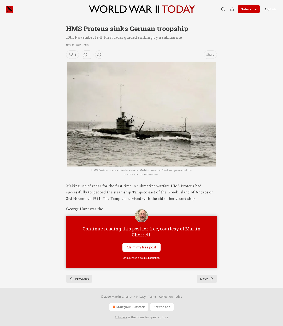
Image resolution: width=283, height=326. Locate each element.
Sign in (270, 9)
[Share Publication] (232, 9)
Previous (82, 279)
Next (204, 279)
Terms (152, 296)
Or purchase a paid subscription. (141, 258)
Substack (121, 317)
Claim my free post (141, 247)
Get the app (162, 307)
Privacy (141, 296)
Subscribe (248, 9)
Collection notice (170, 296)
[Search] (223, 9)
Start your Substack (130, 307)
